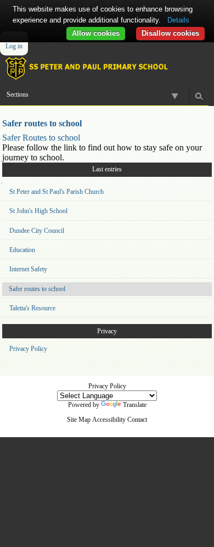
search (199, 96)
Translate (135, 405)
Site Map (79, 419)
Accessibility (109, 419)
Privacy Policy (28, 349)
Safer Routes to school (41, 137)
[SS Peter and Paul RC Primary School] (107, 68)
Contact (137, 419)
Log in (13, 46)
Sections (18, 94)
